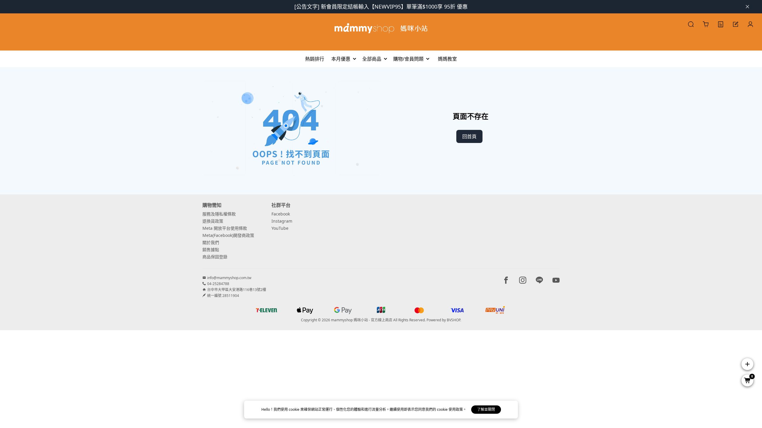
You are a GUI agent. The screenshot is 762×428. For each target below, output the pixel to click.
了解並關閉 (486, 409)
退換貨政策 (212, 221)
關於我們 (210, 242)
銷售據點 (210, 249)
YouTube (279, 228)
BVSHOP (453, 319)
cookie (294, 409)
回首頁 (469, 136)
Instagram (281, 221)
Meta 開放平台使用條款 (224, 228)
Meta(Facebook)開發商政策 (228, 235)
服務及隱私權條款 (219, 214)
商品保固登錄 (214, 256)
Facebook (280, 214)
